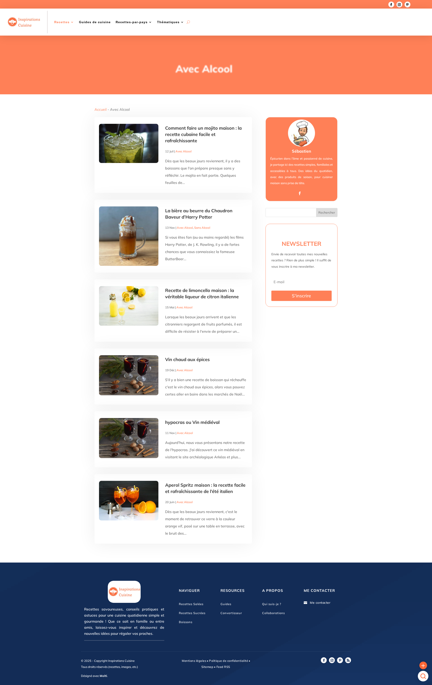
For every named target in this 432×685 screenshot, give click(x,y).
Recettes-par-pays (132, 22)
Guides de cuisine (95, 22)
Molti (103, 676)
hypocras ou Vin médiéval (192, 422)
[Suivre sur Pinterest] (407, 4)
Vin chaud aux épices (187, 359)
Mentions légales (194, 660)
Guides (225, 604)
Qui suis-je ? (271, 604)
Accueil (100, 109)
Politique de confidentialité (228, 660)
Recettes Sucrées (192, 613)
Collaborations (273, 613)
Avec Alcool (183, 151)
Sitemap (207, 667)
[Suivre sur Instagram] (399, 4)
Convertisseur (231, 613)
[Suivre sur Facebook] (391, 4)
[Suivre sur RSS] (348, 660)
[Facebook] (300, 193)
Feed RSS (223, 667)
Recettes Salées (191, 604)
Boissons (185, 622)
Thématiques (168, 22)
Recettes (62, 22)
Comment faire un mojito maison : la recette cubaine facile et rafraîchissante (203, 134)
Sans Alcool (202, 227)
